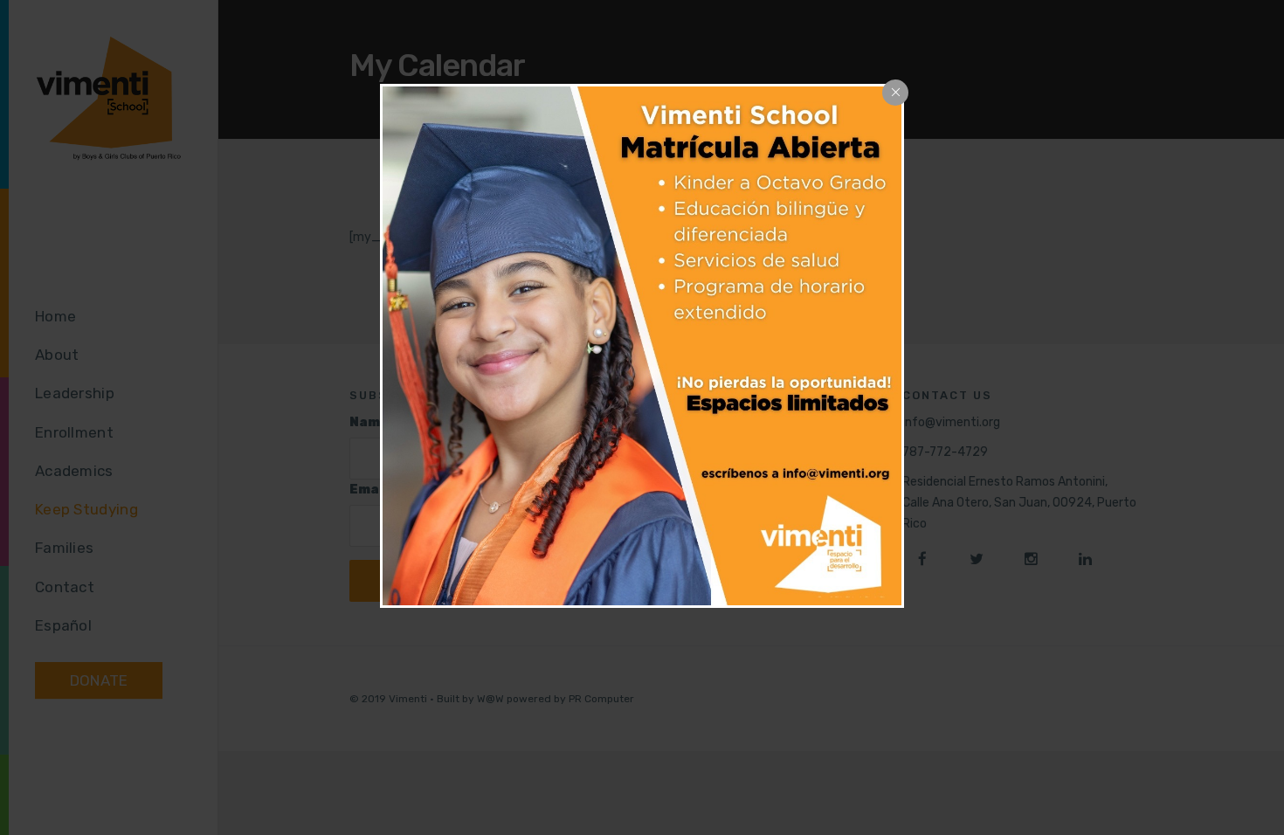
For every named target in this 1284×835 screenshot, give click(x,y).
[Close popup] (895, 92)
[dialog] (642, 346)
